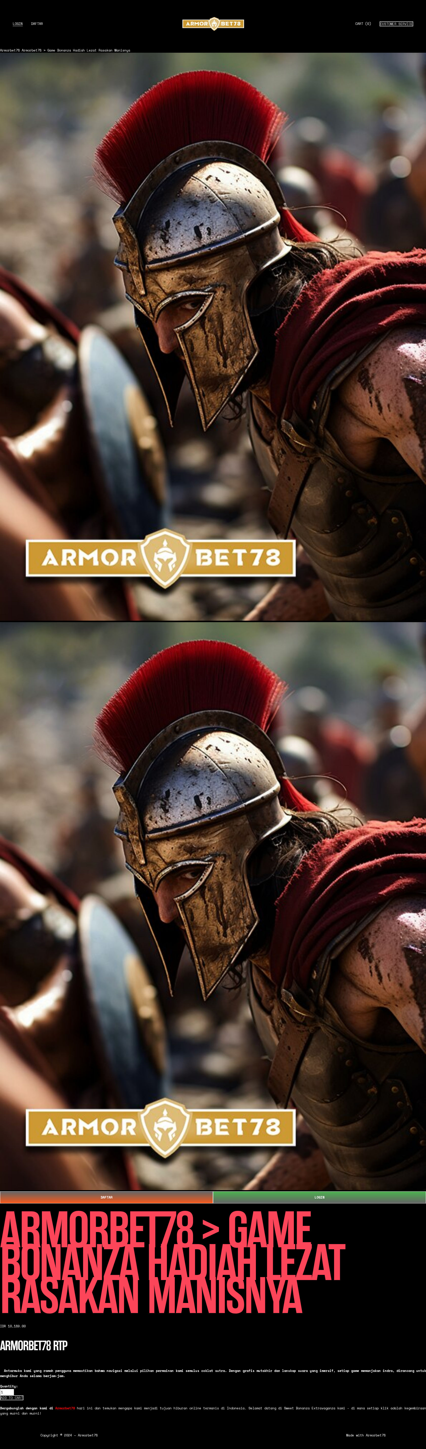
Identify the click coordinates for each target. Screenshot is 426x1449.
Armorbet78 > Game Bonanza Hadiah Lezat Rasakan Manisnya (76, 50)
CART (363, 23)
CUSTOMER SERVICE (396, 23)
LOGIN (18, 23)
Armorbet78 (10, 50)
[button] (11, 1397)
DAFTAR (37, 23)
